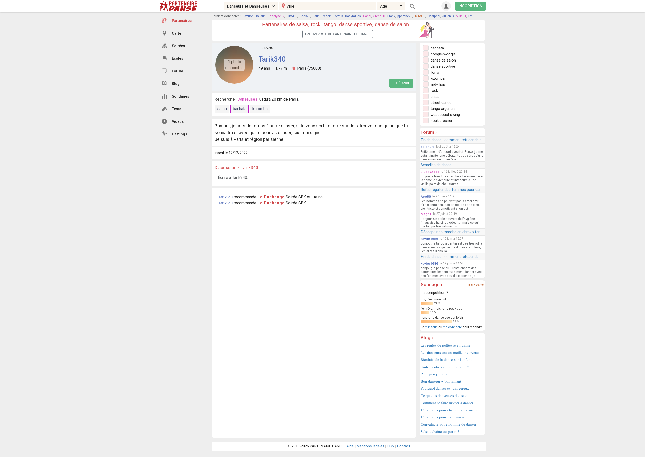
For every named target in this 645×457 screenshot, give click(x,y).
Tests (176, 109)
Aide (350, 446)
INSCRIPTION (470, 6)
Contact (403, 446)
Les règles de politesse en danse (446, 345)
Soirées (178, 46)
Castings (179, 134)
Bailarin (260, 16)
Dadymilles (353, 16)
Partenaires (182, 21)
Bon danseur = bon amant (441, 381)
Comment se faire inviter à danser (447, 402)
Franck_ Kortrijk (332, 16)
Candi (367, 16)
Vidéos (178, 121)
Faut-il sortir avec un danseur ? (445, 366)
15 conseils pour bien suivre (443, 416)
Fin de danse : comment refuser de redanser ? (459, 140)
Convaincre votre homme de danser (448, 424)
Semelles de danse (436, 165)
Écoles (177, 58)
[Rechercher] (412, 6)
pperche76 (404, 16)
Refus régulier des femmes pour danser (454, 189)
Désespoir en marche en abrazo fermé (453, 232)
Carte (176, 33)
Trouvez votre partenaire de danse (338, 34)
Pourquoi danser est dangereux (445, 388)
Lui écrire (401, 83)
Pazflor (248, 16)
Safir (316, 16)
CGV (390, 446)
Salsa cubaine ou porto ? (440, 431)
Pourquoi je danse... (436, 373)
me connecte (452, 327)
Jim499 (292, 16)
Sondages (180, 96)
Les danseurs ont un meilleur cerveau (450, 352)
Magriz (426, 214)
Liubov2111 (430, 172)
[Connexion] (446, 6)
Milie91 (461, 16)
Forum (177, 71)
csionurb (428, 147)
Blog (176, 84)
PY (470, 16)
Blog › (427, 337)
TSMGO (420, 16)
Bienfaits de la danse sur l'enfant (446, 359)
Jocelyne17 (276, 16)
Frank (391, 16)
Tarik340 (272, 59)
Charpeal (434, 16)
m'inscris (431, 327)
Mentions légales (370, 446)
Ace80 (426, 196)
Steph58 (379, 16)
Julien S (448, 16)
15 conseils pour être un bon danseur (450, 409)
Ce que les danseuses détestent (445, 395)
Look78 (305, 16)
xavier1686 (429, 239)
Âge (383, 6)
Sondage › (431, 284)
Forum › (429, 132)
